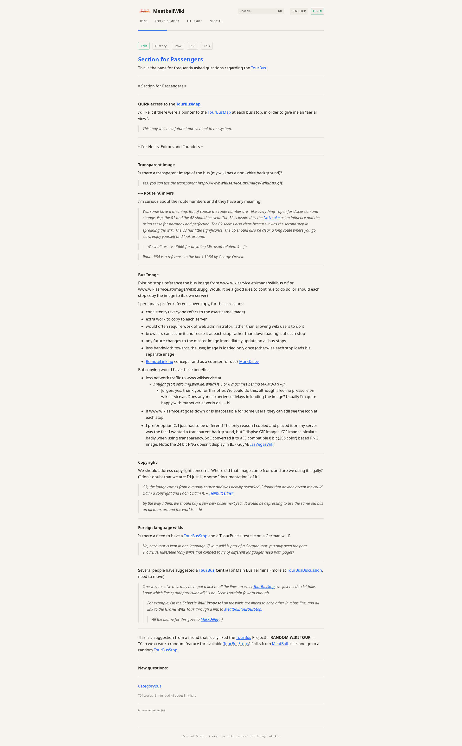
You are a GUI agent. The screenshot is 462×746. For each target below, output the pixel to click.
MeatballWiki (168, 11)
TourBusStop (195, 535)
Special (216, 21)
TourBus (258, 68)
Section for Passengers (170, 59)
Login (317, 11)
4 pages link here (184, 695)
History (161, 46)
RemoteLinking (159, 361)
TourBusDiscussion (304, 570)
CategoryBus (149, 686)
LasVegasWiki (262, 444)
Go (280, 11)
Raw (178, 46)
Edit (144, 46)
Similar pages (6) (153, 710)
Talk (207, 46)
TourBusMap (188, 104)
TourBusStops (236, 643)
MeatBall (280, 643)
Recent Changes (167, 21)
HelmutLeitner (221, 493)
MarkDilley (249, 361)
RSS (193, 46)
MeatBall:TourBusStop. (243, 609)
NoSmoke (271, 217)
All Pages (194, 21)
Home (143, 21)
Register (299, 11)
